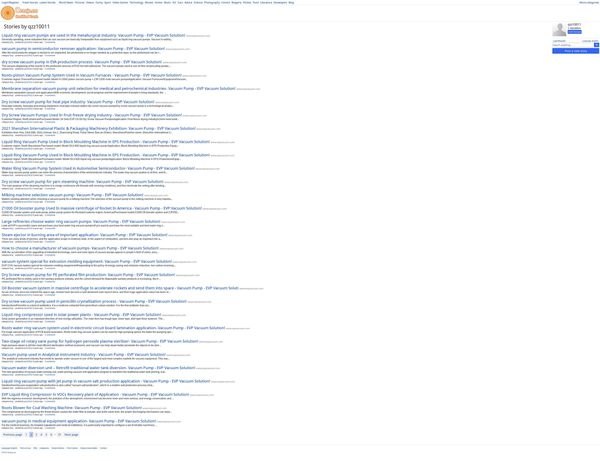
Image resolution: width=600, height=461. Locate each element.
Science (198, 2)
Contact (103, 448)
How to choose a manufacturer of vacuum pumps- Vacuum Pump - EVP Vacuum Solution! (80, 248)
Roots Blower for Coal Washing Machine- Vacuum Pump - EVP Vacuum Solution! (72, 407)
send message (574, 32)
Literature (266, 2)
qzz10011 (28, 42)
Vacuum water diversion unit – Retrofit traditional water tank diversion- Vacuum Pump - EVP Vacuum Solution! (98, 367)
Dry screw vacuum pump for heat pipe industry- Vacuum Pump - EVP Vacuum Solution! (78, 101)
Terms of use (25, 448)
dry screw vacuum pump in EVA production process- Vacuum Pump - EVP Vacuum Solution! (82, 61)
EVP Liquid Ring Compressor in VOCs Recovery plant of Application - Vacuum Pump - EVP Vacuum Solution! (95, 394)
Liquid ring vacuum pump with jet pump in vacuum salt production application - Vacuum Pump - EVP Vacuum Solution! (106, 381)
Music (167, 2)
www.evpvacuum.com (198, 35)
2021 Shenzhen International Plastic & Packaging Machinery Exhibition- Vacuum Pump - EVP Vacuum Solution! (99, 128)
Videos (90, 2)
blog (11, 42)
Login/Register (10, 2)
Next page (71, 434)
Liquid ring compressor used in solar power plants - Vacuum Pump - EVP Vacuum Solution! (81, 314)
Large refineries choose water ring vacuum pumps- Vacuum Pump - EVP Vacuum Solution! (81, 221)
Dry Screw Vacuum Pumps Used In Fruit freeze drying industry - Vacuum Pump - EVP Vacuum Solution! (92, 115)
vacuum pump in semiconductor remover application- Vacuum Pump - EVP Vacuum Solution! (83, 48)
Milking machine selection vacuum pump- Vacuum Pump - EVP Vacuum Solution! (72, 194)
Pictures (80, 2)
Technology (136, 2)
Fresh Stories (30, 2)
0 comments (50, 42)
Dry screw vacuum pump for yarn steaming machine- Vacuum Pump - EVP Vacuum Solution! (82, 181)
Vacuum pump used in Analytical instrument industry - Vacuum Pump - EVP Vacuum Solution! (83, 354)
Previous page (12, 434)
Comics (225, 2)
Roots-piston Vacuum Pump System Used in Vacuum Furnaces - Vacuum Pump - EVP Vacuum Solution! (92, 75)
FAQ (35, 448)
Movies (149, 2)
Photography (212, 2)
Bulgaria (236, 2)
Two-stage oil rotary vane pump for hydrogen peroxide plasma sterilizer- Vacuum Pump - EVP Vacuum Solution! (100, 341)
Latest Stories (48, 2)
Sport (107, 2)
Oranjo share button (88, 448)
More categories (589, 2)
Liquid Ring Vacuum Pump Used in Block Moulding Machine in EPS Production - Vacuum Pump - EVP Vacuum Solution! (106, 141)
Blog (291, 2)
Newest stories (58, 448)
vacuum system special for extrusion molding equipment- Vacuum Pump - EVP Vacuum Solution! (87, 261)
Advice (188, 2)
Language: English (590, 41)
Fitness (247, 2)
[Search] (596, 45)
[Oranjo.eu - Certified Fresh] (19, 19)
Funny (99, 2)
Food (256, 2)
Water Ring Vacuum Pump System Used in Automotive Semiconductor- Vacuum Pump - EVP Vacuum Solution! (98, 168)
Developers (280, 2)
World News (66, 2)
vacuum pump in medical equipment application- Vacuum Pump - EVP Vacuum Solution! (79, 420)
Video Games (120, 2)
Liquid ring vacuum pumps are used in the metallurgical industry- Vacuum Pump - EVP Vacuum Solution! (93, 35)
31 (59, 434)
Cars (180, 2)
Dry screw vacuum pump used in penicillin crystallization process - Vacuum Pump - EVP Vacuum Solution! (94, 301)
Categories (44, 448)
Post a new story (576, 51)
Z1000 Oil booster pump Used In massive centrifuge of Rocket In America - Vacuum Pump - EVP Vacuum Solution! (102, 208)
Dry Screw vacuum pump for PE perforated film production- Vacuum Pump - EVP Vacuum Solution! (88, 274)
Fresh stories (72, 448)
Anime (158, 2)
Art (174, 2)
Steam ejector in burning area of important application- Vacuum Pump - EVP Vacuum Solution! (84, 234)
